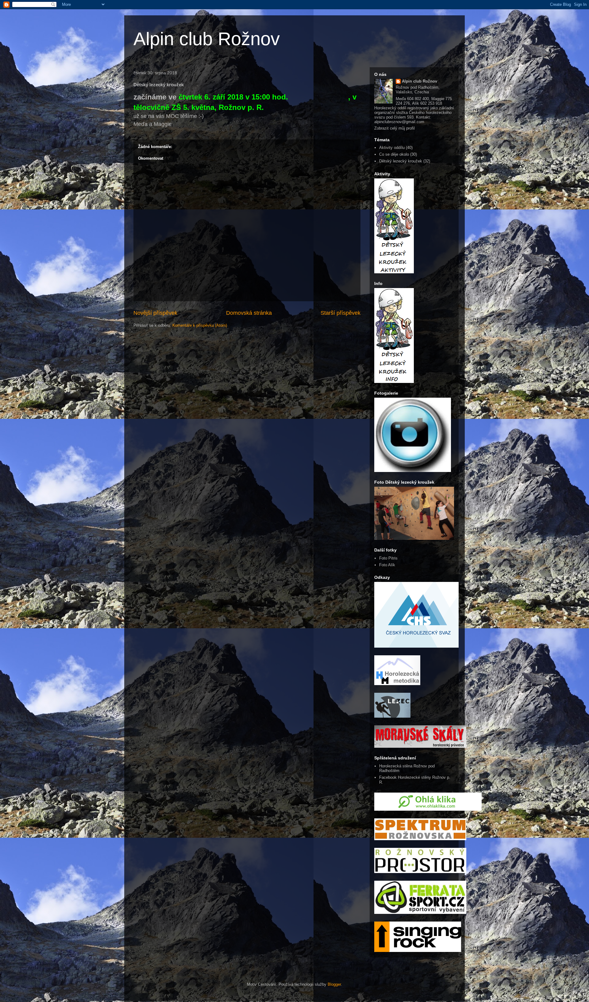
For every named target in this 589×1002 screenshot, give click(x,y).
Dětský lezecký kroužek (400, 161)
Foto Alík (387, 565)
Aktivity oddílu (392, 147)
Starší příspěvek (340, 313)
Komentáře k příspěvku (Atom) (199, 325)
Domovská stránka (249, 313)
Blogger (334, 984)
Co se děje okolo (394, 154)
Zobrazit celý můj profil (394, 128)
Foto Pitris (388, 558)
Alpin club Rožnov (206, 39)
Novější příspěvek (155, 313)
